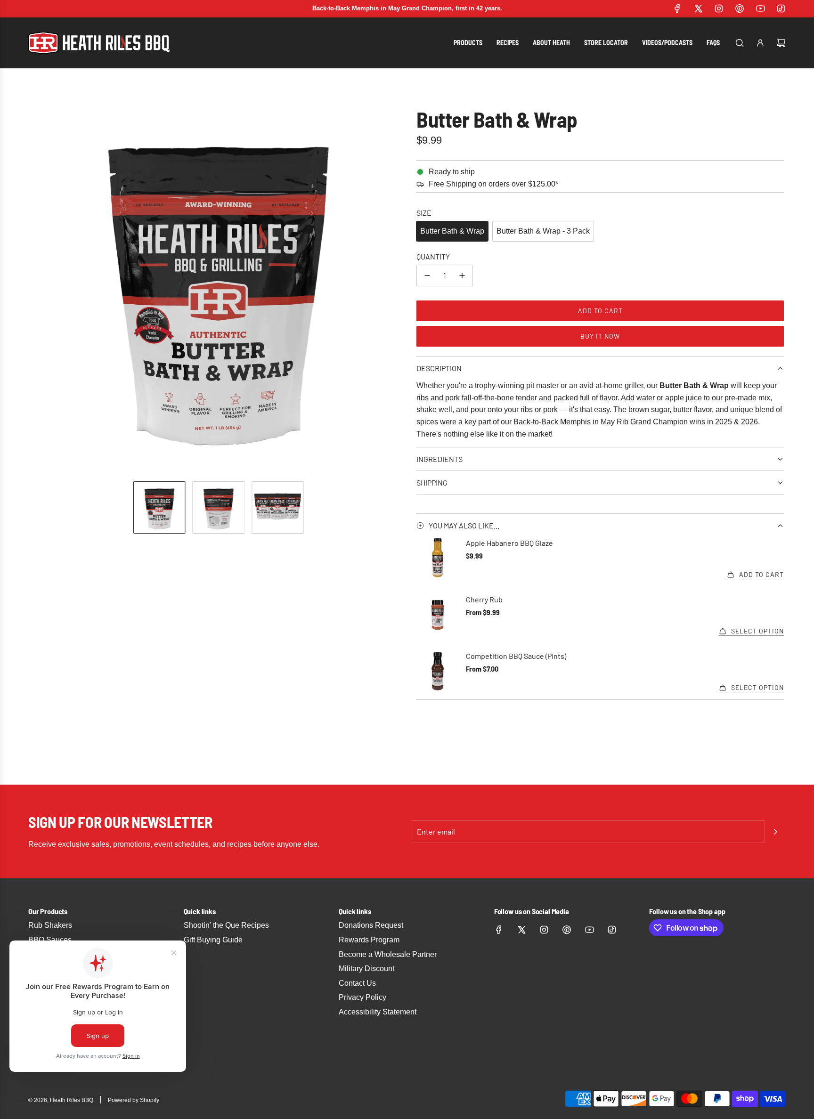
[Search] (739, 42)
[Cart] (781, 42)
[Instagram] (718, 8)
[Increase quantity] (462, 275)
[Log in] (760, 42)
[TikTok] (781, 8)
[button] (37, 285)
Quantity (433, 256)
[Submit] (775, 831)
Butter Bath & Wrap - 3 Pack (543, 231)
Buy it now (600, 336)
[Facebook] (677, 8)
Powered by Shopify (133, 1100)
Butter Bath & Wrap (452, 231)
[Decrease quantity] (427, 275)
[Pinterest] (739, 8)
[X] (698, 8)
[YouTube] (760, 8)
